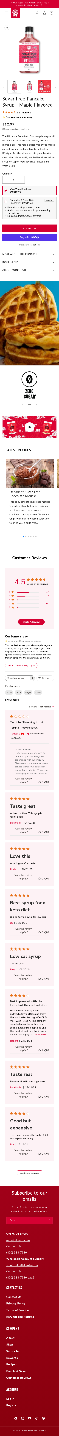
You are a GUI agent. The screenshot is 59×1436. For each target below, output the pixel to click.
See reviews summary (19, 117)
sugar (28, 692)
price (18, 692)
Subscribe (13, 1351)
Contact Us (13, 1246)
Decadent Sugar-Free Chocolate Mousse (24, 494)
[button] (6, 13)
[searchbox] (17, 678)
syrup (38, 692)
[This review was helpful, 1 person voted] (40, 1050)
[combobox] (41, 706)
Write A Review (31, 621)
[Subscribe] (49, 1220)
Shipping (5, 129)
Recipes (11, 1364)
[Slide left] (3, 87)
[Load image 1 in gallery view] (14, 86)
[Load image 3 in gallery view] (44, 86)
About (10, 1337)
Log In (10, 1398)
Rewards (12, 1357)
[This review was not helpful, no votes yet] (45, 782)
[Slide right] (55, 87)
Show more (12, 700)
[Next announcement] (53, 4)
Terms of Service (17, 1310)
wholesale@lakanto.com (22, 1265)
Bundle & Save (16, 1371)
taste (9, 692)
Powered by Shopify (37, 1430)
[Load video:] (29, 427)
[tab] (18, 450)
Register (12, 1405)
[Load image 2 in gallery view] (29, 86)
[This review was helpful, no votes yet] (40, 782)
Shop (9, 1344)
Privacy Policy (15, 1303)
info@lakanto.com (18, 1240)
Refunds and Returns (20, 1316)
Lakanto (24, 1430)
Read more (40, 1034)
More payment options (29, 245)
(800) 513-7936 (16, 1252)
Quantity (7, 173)
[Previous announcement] (5, 4)
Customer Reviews (19, 1377)
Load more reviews (29, 1172)
